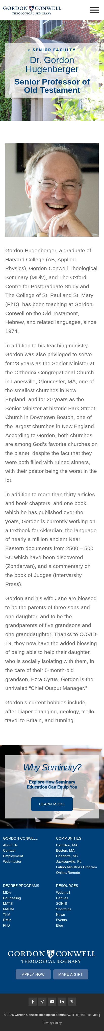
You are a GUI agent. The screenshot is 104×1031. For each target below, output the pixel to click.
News (60, 915)
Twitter (72, 1002)
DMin (7, 920)
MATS (8, 903)
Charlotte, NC (67, 856)
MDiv (7, 892)
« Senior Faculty (52, 50)
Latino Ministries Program (76, 867)
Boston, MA (65, 850)
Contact (9, 850)
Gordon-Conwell (20, 838)
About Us (10, 845)
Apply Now (33, 974)
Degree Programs (21, 886)
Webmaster (12, 861)
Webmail (63, 892)
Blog (59, 925)
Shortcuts (63, 909)
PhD (6, 925)
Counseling (12, 898)
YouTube (52, 1002)
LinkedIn (62, 1002)
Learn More (52, 804)
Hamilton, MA (66, 845)
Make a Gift (70, 974)
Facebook (33, 1002)
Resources (67, 886)
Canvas (62, 898)
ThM (6, 915)
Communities (68, 838)
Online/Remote (68, 873)
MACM (8, 909)
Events (61, 920)
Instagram (42, 1002)
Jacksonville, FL (69, 861)
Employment (13, 856)
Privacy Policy (52, 1023)
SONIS (61, 903)
